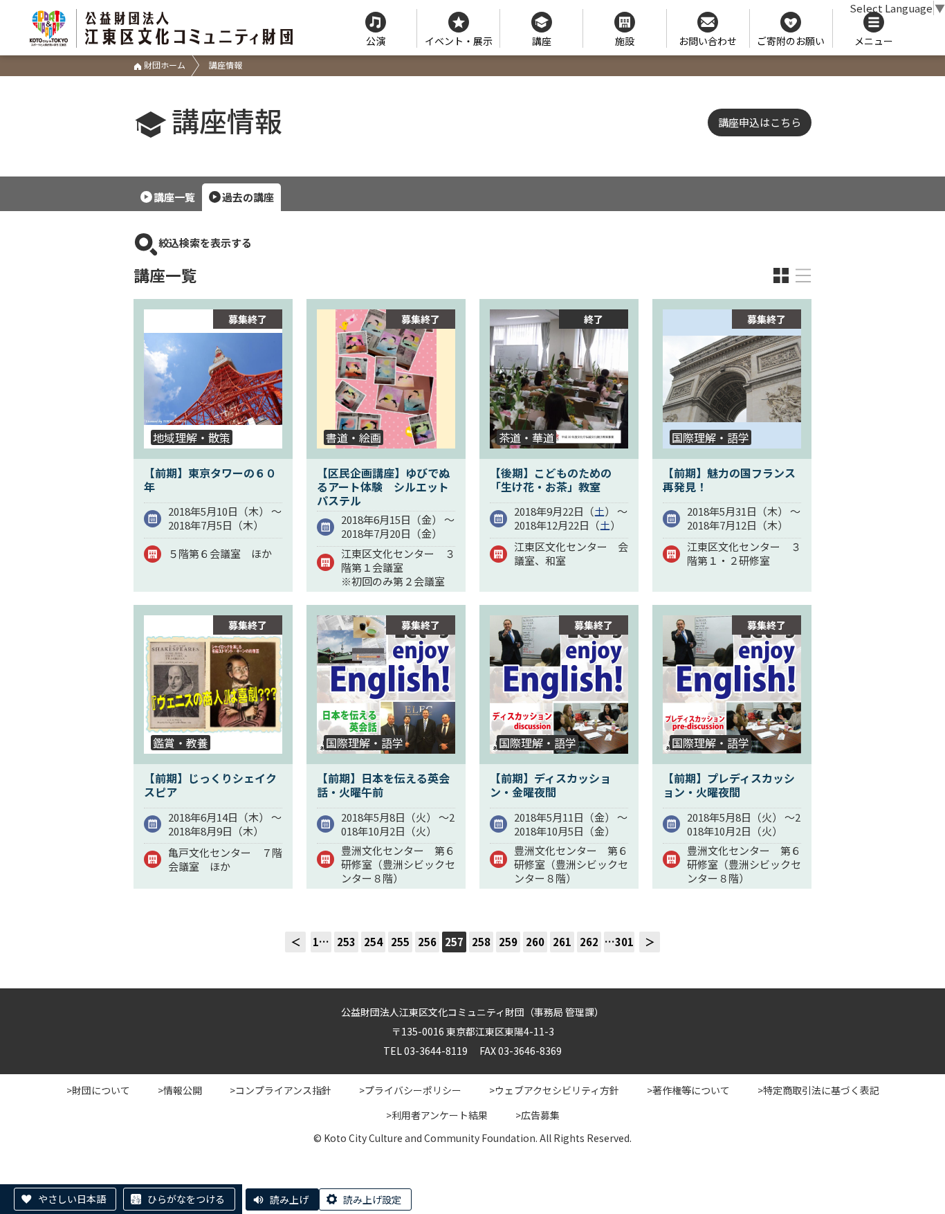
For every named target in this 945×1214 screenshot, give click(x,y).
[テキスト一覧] (803, 275)
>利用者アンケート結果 (437, 1115)
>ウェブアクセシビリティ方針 (554, 1090)
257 (454, 941)
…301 (619, 941)
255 (400, 941)
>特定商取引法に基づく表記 (818, 1090)
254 (373, 941)
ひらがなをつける (186, 1199)
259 (508, 941)
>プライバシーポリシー (410, 1090)
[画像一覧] (781, 275)
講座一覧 (174, 197)
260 (535, 941)
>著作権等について (688, 1090)
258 (481, 941)
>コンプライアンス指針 (280, 1090)
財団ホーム (163, 65)
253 (346, 941)
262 (589, 941)
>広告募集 (537, 1115)
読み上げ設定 (372, 1199)
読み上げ (289, 1199)
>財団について (98, 1090)
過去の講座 (248, 197)
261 (562, 941)
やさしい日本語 (72, 1199)
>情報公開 (180, 1090)
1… (321, 941)
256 (427, 941)
